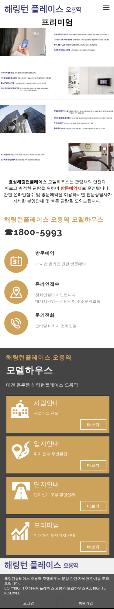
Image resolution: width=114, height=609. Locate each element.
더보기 (93, 424)
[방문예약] (16, 261)
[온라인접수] (16, 292)
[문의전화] (16, 323)
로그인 (28, 603)
